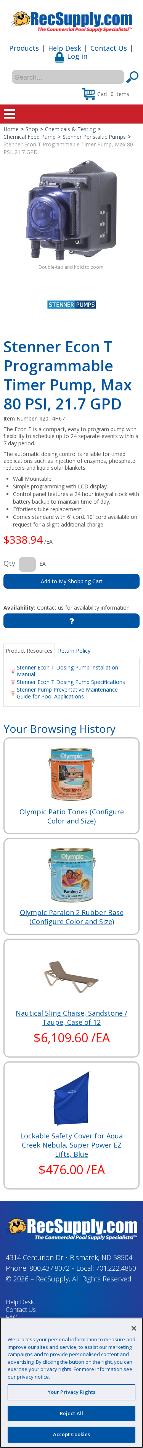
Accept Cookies (71, 1434)
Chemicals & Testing (70, 129)
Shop (32, 129)
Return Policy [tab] (74, 650)
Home (11, 129)
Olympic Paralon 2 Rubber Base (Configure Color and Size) (72, 917)
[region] (71, 1383)
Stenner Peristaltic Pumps (94, 136)
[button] (105, 94)
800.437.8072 (49, 1268)
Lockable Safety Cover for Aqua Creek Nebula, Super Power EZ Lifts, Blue (71, 1145)
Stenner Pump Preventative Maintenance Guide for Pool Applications (67, 693)
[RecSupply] (71, 19)
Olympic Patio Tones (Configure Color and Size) (71, 816)
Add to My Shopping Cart (72, 581)
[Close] (133, 1328)
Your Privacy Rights (71, 1392)
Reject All (71, 1413)
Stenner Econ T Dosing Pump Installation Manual (67, 671)
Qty (9, 563)
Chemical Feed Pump (29, 136)
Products (24, 48)
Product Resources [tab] (29, 650)
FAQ (12, 1317)
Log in (77, 56)
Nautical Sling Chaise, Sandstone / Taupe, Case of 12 (71, 1017)
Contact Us (108, 48)
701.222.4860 (116, 1268)
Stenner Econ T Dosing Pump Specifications (71, 681)
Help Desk (64, 48)
